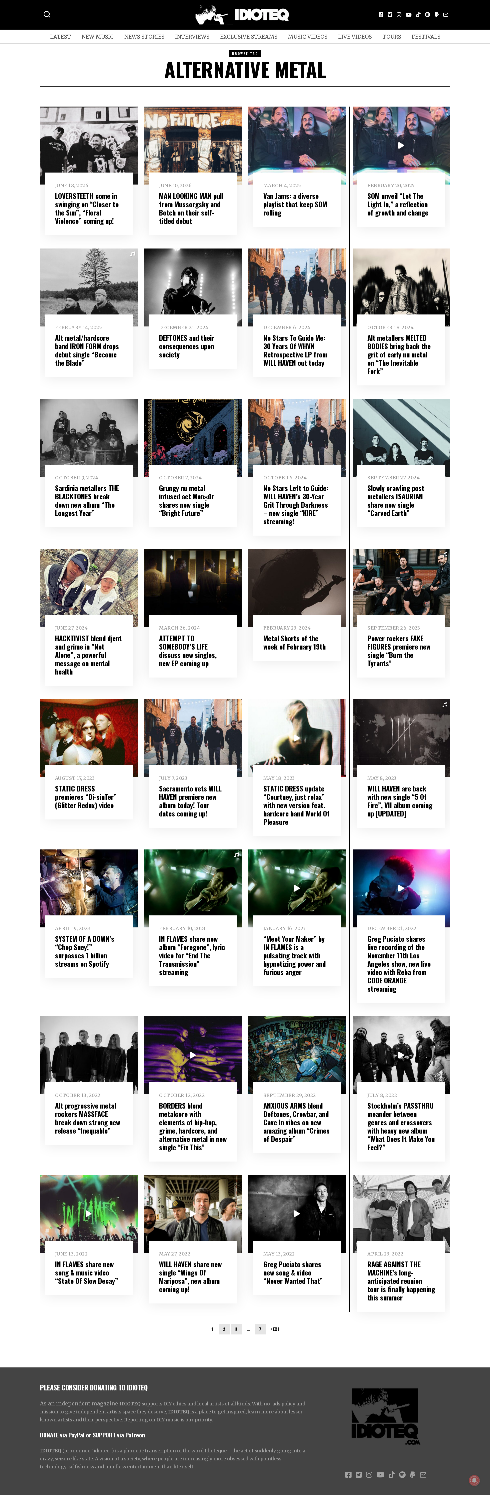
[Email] (445, 15)
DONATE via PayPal (62, 1434)
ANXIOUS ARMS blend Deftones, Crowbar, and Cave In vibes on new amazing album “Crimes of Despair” (296, 1122)
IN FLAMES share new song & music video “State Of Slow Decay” (86, 1272)
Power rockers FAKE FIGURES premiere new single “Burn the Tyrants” (398, 650)
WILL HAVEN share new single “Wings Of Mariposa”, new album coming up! (190, 1276)
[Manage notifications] (474, 1480)
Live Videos (355, 36)
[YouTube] (408, 15)
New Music (98, 36)
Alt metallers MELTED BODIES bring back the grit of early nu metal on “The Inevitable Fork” (399, 354)
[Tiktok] (418, 15)
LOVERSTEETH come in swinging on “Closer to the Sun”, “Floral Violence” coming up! (87, 208)
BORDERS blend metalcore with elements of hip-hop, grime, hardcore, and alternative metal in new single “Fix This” (193, 1126)
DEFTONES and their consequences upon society (186, 345)
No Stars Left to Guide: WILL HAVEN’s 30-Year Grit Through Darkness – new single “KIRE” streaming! (295, 504)
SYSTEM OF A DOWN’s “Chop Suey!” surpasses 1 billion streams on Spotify (84, 951)
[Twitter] (390, 15)
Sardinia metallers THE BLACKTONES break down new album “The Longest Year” (87, 500)
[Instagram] (399, 15)
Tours (391, 36)
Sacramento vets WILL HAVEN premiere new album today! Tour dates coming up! (190, 800)
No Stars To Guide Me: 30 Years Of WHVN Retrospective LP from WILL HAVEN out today (295, 350)
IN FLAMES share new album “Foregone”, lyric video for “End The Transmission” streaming (192, 955)
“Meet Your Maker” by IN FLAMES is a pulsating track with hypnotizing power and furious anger (294, 955)
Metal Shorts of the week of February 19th (294, 642)
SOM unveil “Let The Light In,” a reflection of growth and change (397, 204)
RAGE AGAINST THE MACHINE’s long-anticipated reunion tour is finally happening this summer (401, 1280)
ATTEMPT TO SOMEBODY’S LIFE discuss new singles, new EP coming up (188, 650)
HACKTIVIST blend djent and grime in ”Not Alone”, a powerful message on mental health (88, 655)
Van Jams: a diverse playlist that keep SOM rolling (295, 204)
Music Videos (307, 36)
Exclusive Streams (248, 36)
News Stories (144, 36)
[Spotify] (427, 15)
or (89, 1434)
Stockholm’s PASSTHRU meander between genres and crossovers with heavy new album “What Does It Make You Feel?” (401, 1126)
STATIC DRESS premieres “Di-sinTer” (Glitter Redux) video (86, 796)
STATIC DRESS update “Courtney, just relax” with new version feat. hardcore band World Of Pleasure (296, 805)
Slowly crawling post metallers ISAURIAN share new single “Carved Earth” (395, 500)
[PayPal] (436, 15)
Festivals (426, 36)
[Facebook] (381, 15)
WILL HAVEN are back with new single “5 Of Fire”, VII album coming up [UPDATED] (399, 800)
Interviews (192, 36)
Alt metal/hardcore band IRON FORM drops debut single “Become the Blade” (87, 350)
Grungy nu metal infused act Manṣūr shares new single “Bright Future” (186, 500)
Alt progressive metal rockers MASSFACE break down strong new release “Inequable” (87, 1118)
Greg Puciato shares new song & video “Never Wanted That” (293, 1272)
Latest (60, 36)
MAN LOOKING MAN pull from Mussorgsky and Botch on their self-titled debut (191, 208)
